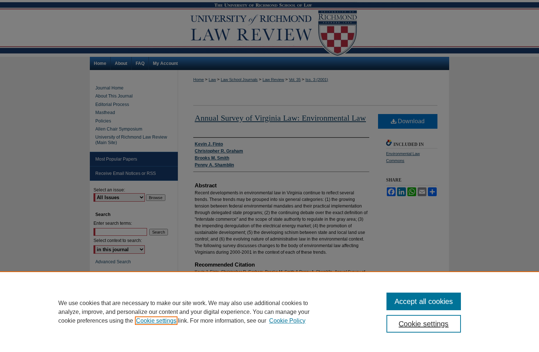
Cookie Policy (287, 321)
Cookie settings (156, 321)
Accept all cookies (424, 301)
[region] (269, 311)
